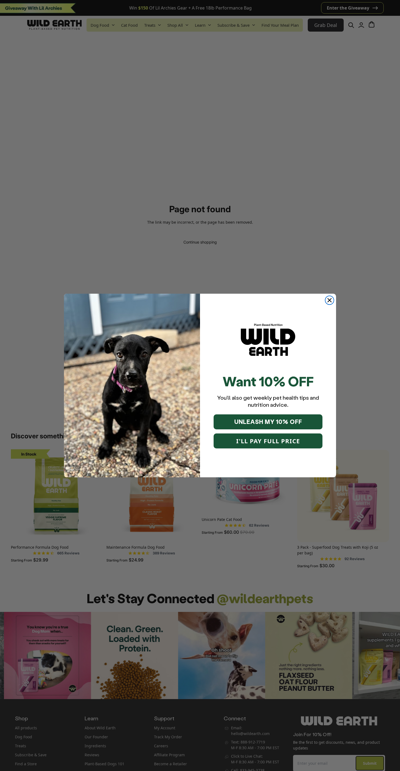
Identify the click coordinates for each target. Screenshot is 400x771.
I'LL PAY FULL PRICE (268, 441)
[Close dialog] (329, 300)
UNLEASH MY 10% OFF (268, 422)
